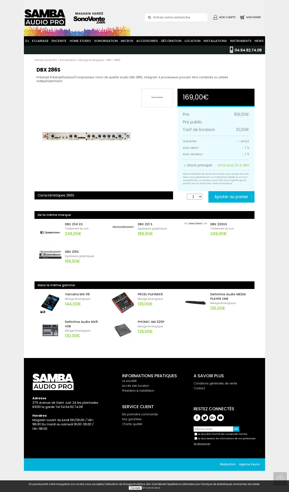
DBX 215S (72, 252)
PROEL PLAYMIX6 (150, 294)
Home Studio (80, 41)
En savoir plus (151, 487)
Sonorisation (106, 41)
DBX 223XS (218, 224)
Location (192, 41)
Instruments (241, 41)
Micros (127, 41)
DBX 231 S (145, 224)
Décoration (171, 41)
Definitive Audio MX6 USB (81, 324)
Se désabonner (202, 443)
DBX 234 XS (74, 224)
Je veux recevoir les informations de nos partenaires (227, 438)
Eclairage (40, 41)
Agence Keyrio (249, 464)
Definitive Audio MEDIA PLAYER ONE (228, 296)
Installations (215, 41)
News (259, 41)
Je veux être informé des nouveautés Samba (222, 434)
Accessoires (147, 41)
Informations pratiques (149, 376)
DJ (27, 41)
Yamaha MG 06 (77, 294)
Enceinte (58, 41)
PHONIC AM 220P (151, 322)
